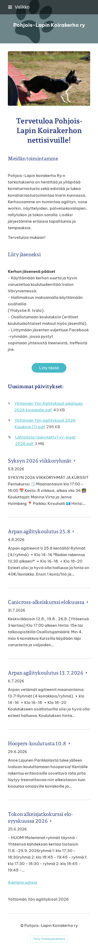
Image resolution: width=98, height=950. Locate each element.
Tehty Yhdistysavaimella (49, 939)
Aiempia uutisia (22, 882)
